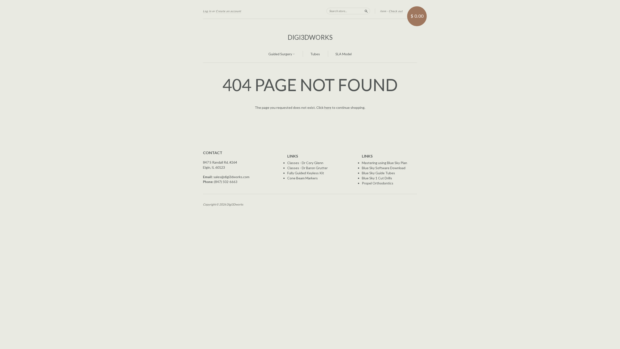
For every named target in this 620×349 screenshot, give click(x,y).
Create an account (228, 11)
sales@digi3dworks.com (231, 177)
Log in (207, 11)
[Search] (366, 10)
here (327, 107)
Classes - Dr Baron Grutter (307, 168)
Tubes (315, 54)
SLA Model (343, 54)
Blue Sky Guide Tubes (378, 173)
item (383, 11)
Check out (396, 11)
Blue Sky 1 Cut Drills (377, 178)
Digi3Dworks (310, 37)
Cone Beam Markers (302, 178)
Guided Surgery (280, 54)
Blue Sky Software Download (383, 168)
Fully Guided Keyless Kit (305, 173)
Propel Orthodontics (377, 183)
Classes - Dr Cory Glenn (305, 163)
